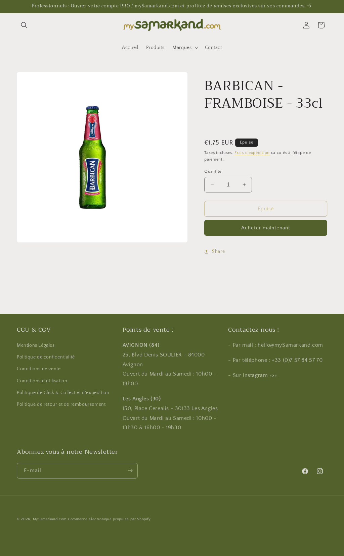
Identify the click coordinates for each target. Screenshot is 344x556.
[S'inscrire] (130, 471)
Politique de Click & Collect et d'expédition (63, 392)
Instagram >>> (260, 375)
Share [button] (218, 251)
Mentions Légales (36, 345)
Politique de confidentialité (46, 357)
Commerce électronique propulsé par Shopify (109, 519)
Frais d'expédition (252, 153)
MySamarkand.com (50, 519)
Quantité (212, 171)
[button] (24, 25)
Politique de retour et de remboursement (61, 404)
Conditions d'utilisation (42, 381)
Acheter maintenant (265, 228)
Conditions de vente (38, 369)
